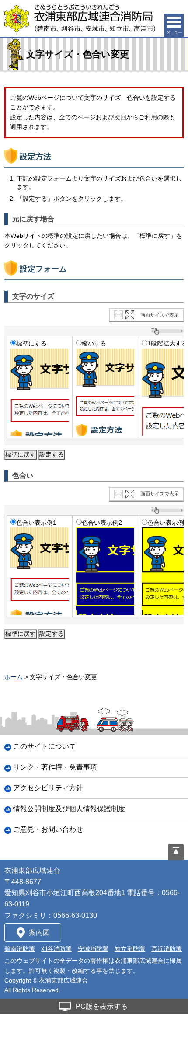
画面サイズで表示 (159, 314)
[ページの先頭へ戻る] (176, 852)
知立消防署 (130, 948)
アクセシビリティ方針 (48, 787)
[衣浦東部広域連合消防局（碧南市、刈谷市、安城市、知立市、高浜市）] (79, 18)
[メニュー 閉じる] (174, 25)
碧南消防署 (19, 948)
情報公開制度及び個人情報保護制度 (69, 808)
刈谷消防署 (56, 948)
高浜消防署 (166, 948)
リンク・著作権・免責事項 (55, 767)
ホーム (13, 676)
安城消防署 (93, 948)
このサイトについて (44, 746)
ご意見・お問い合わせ (48, 829)
